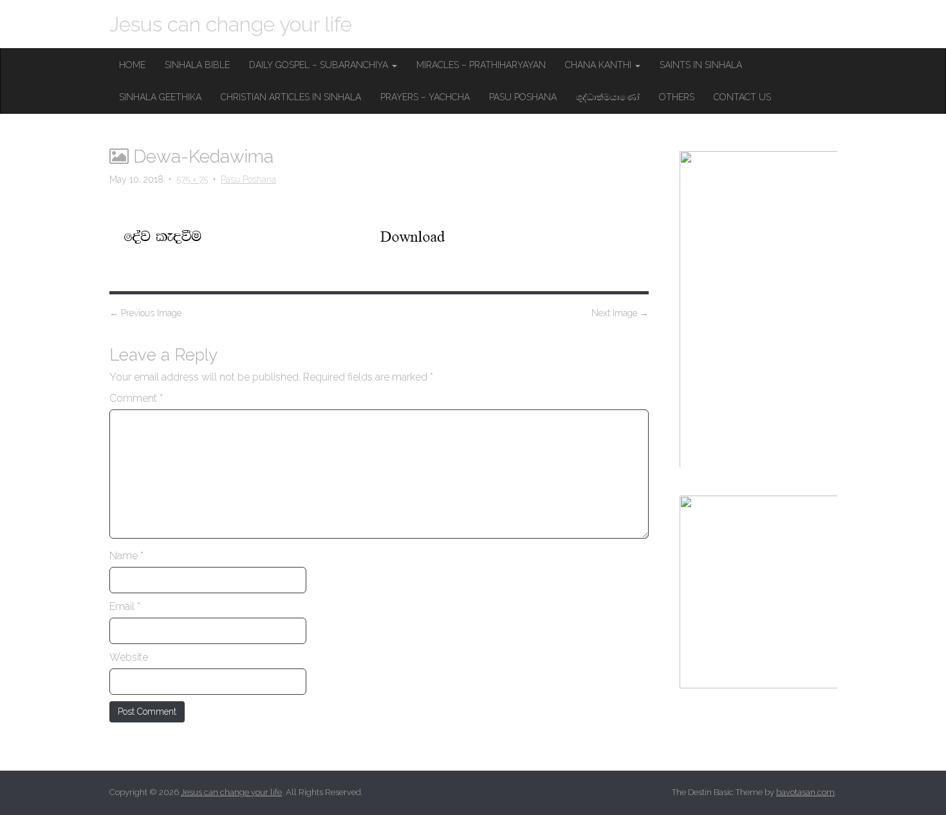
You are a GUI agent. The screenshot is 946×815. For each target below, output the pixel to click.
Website (128, 657)
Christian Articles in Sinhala (291, 97)
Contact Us (742, 97)
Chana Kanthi (599, 65)
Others (676, 97)
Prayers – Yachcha (425, 97)
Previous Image (145, 313)
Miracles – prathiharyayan (481, 65)
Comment (136, 398)
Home (132, 65)
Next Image (620, 313)
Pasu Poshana (523, 97)
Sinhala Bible (197, 65)
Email (124, 606)
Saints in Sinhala (701, 65)
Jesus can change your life (230, 24)
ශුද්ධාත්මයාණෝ (608, 97)
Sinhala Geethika (160, 97)
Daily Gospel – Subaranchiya (320, 65)
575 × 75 (192, 179)
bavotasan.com (805, 792)
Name (126, 556)
